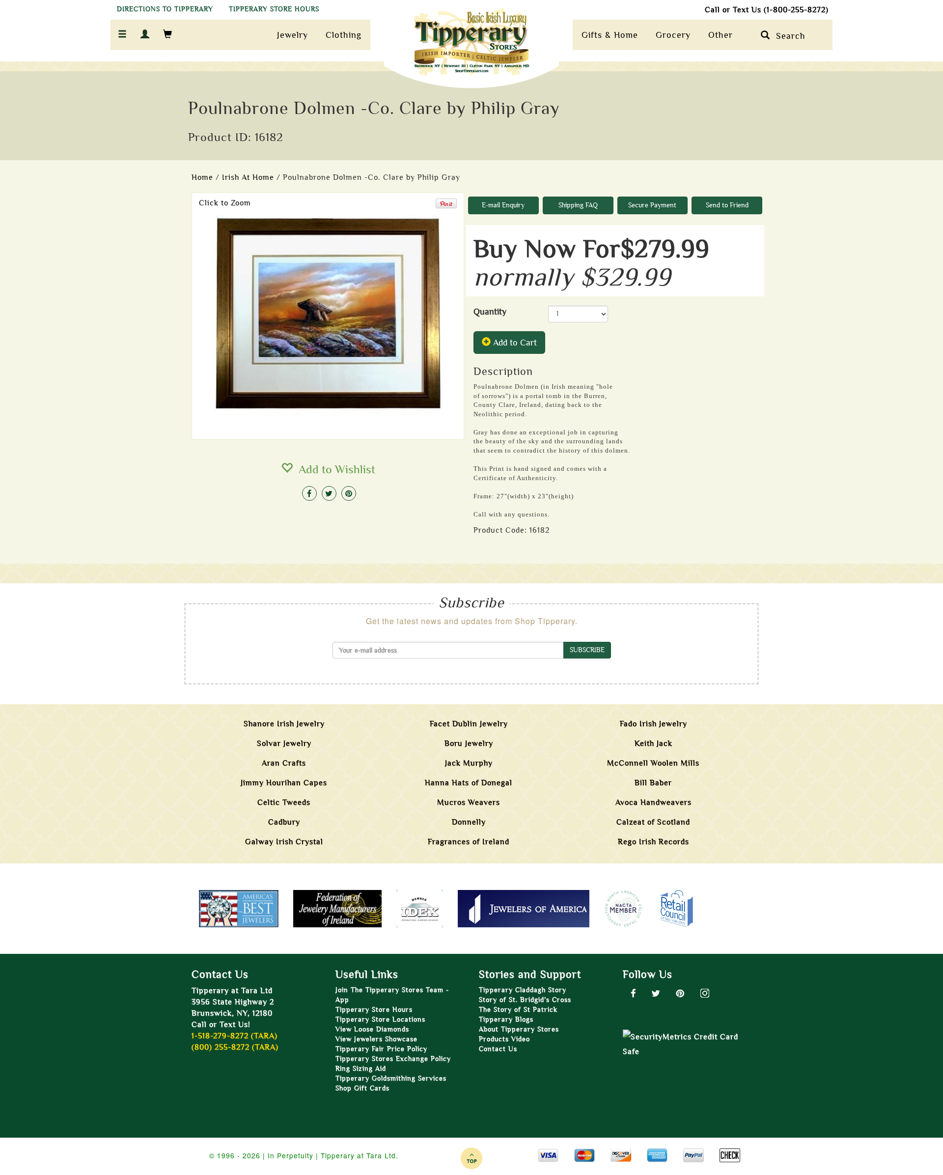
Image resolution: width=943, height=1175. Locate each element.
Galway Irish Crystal (284, 841)
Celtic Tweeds (283, 802)
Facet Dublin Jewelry (469, 723)
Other (720, 35)
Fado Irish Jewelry (653, 723)
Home (202, 177)
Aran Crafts (284, 763)
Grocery (673, 35)
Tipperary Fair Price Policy (381, 1049)
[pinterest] (348, 493)
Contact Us (498, 1049)
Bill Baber (653, 782)
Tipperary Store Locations (380, 1019)
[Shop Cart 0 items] (167, 35)
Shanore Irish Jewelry (284, 723)
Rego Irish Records (653, 841)
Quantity (492, 311)
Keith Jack (653, 743)
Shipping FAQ (578, 205)
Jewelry (292, 35)
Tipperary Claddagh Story (522, 990)
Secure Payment (652, 205)
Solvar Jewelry (284, 743)
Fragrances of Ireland (468, 841)
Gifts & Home (610, 35)
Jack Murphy (469, 763)
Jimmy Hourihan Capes (284, 782)
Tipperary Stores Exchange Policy (393, 1058)
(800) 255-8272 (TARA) (235, 1047)
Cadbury (284, 822)
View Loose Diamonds (372, 1029)
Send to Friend (727, 205)
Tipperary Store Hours (374, 1009)
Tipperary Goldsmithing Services (390, 1078)
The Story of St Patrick (518, 1009)
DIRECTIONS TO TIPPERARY (165, 9)
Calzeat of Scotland (653, 822)
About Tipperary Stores (519, 1029)
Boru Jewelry (468, 743)
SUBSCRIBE (587, 650)
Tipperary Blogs (506, 1019)
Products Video (504, 1039)
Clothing (343, 35)
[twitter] (329, 493)
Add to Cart (514, 342)
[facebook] (309, 493)
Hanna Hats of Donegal (468, 782)
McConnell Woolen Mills (653, 763)
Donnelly (469, 822)
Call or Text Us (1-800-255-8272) (767, 9)
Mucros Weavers (468, 802)
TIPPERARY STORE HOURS (274, 9)
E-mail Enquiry (503, 205)
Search (787, 36)
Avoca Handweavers (653, 802)
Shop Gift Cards (362, 1088)
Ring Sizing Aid (360, 1068)
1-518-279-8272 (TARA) (234, 1036)
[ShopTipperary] (471, 45)
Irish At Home (248, 177)
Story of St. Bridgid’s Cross (525, 999)
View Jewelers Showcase (376, 1039)
